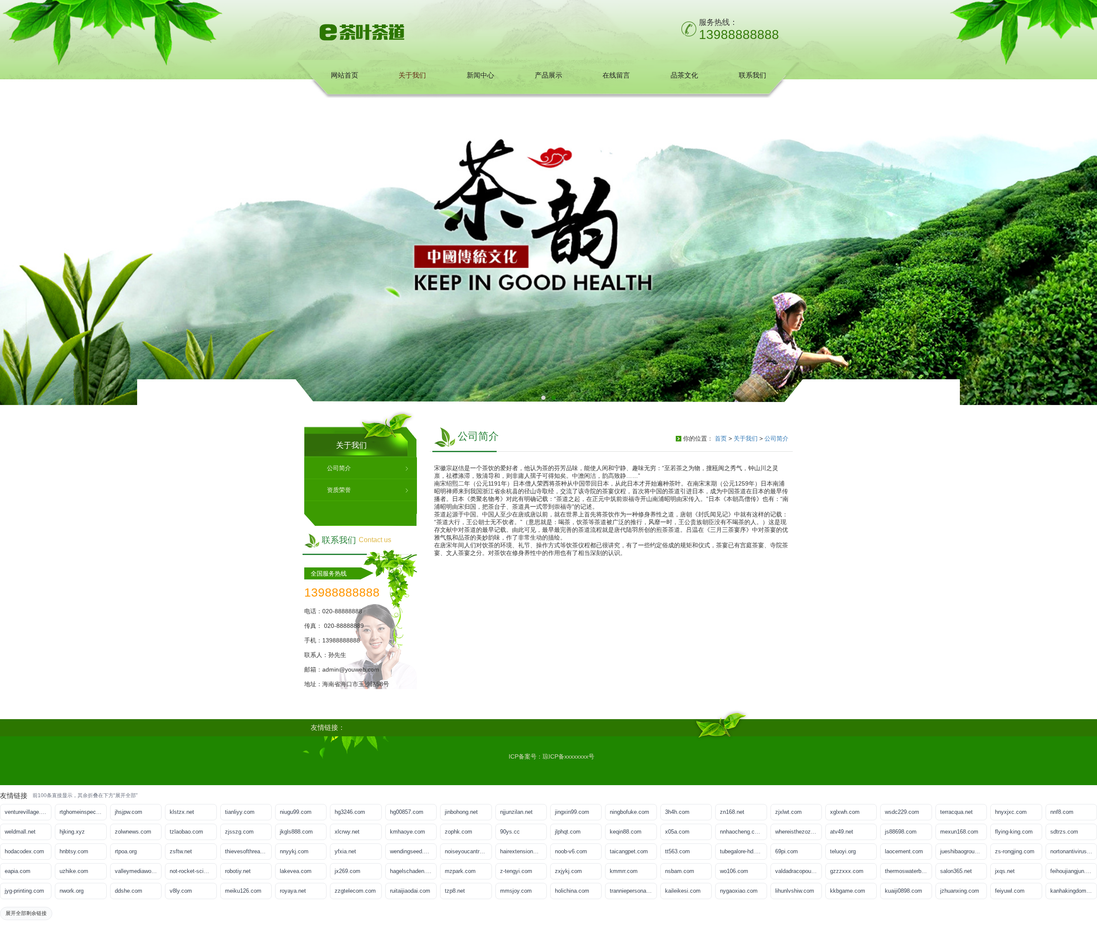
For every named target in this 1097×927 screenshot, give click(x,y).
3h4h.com (677, 812)
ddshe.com (128, 891)
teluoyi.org (843, 851)
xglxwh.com (845, 812)
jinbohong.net (461, 812)
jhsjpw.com (128, 812)
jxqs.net (1005, 871)
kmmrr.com (624, 871)
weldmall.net (20, 831)
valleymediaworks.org (138, 871)
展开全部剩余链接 (26, 913)
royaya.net (293, 891)
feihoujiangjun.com (1073, 871)
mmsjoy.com (516, 891)
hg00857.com (406, 812)
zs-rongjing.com (1014, 851)
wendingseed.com (412, 851)
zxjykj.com (568, 871)
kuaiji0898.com (903, 891)
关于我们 (746, 438)
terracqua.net (956, 812)
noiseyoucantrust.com (468, 851)
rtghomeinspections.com (83, 812)
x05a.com (677, 831)
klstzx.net (182, 812)
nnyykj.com (294, 851)
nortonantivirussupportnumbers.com (1073, 851)
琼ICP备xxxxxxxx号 (568, 756)
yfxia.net (345, 851)
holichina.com (572, 891)
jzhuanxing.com (959, 891)
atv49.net (841, 831)
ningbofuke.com (629, 812)
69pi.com (786, 851)
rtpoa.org (126, 851)
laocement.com (904, 851)
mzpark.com (460, 871)
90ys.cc (510, 831)
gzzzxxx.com (846, 871)
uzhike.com (74, 871)
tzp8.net (455, 891)
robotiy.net (238, 871)
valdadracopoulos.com (798, 871)
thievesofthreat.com (248, 851)
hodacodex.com (24, 851)
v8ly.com (181, 891)
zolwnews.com (133, 831)
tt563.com (677, 851)
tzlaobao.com (186, 831)
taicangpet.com (629, 851)
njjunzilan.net (516, 812)
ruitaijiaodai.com (410, 891)
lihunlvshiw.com (794, 891)
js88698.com (901, 831)
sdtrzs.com (1064, 831)
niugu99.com (296, 812)
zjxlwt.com (788, 812)
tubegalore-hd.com (743, 851)
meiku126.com (243, 891)
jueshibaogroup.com (963, 851)
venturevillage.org (26, 812)
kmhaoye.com (407, 831)
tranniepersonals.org (633, 891)
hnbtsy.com (74, 851)
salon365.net (956, 871)
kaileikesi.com (683, 891)
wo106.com (734, 871)
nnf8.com (1061, 812)
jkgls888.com (296, 831)
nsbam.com (679, 871)
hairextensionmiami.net (523, 851)
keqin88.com (625, 831)
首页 (721, 438)
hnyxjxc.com (1011, 812)
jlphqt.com (568, 831)
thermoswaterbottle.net (908, 871)
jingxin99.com (572, 812)
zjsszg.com (239, 831)
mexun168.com (959, 831)
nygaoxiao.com (739, 891)
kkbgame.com (847, 891)
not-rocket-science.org (193, 871)
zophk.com (458, 831)
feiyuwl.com (1010, 891)
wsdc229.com (902, 812)
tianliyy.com (240, 812)
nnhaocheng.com (741, 831)
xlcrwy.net (347, 831)
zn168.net (732, 812)
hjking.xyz (72, 831)
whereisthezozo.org (798, 831)
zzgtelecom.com (355, 891)
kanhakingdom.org (1073, 891)
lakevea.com (296, 871)
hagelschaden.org (412, 871)
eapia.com (17, 871)
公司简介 (776, 438)
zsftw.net (181, 851)
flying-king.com (1014, 831)
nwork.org (72, 891)
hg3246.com (350, 812)
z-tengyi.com (516, 871)
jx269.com (347, 871)
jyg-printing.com (24, 891)
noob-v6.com (571, 851)
